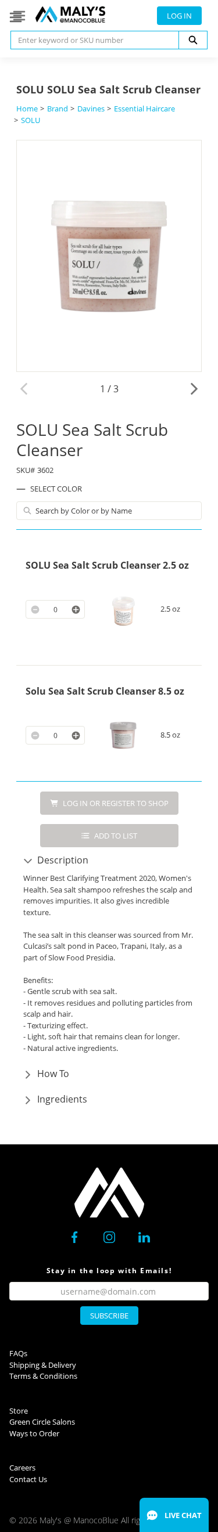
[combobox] (90, 40)
